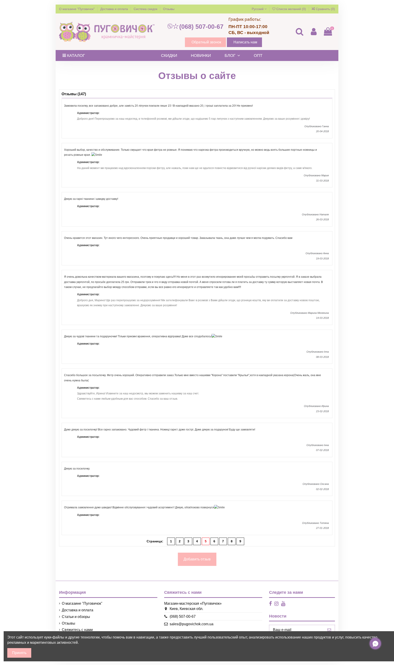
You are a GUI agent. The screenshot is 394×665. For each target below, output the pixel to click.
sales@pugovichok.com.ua (191, 624)
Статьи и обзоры (76, 617)
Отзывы (168, 9)
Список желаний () (291, 9)
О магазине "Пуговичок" (77, 9)
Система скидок (146, 9)
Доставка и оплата (114, 9)
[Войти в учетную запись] (313, 31)
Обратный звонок (206, 42)
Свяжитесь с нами (77, 630)
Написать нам (245, 42)
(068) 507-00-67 (201, 26)
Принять (19, 653)
